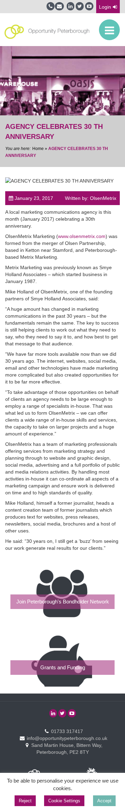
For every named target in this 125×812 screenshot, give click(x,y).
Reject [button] (25, 800)
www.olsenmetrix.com (82, 236)
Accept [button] (104, 800)
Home (38, 148)
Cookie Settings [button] (64, 800)
